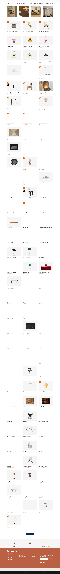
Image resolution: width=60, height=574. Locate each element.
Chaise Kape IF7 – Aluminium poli (43, 466)
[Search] (7, 3)
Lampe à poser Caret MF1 (26, 481)
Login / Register (50, 3)
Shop (9, 3)
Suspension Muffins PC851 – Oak (27, 46)
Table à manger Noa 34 (42, 481)
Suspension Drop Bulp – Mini (27, 436)
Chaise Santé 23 (41, 167)
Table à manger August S (26, 391)
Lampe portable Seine (26, 212)
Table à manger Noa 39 (26, 496)
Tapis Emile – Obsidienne (26, 302)
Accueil (26, 3)
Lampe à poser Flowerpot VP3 (11, 481)
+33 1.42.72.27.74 (10, 559)
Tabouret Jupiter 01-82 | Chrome (11, 272)
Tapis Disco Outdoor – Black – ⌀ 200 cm (12, 167)
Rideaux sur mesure (34, 3)
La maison (16, 3)
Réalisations (41, 3)
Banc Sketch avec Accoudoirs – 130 (44, 272)
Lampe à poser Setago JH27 (11, 406)
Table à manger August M (10, 391)
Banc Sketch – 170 (9, 287)
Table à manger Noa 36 (42, 496)
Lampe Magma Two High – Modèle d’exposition (46, 92)
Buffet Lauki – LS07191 (42, 212)
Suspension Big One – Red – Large (44, 46)
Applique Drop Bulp (9, 421)
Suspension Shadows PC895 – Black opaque (45, 61)
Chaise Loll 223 (9, 466)
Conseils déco (22, 3)
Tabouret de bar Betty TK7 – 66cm (44, 287)
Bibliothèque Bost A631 (26, 242)
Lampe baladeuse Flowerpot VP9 (27, 287)
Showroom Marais (21, 555)
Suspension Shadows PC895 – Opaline (12, 76)
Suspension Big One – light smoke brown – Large (14, 61)
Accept (50, 572)
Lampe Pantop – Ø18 (26, 272)
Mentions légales (33, 556)
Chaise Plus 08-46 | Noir (42, 257)
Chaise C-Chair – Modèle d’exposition (28, 197)
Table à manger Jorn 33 (26, 182)
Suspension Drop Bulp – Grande (43, 421)
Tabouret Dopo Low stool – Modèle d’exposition (14, 92)
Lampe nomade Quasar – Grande (27, 361)
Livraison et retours (33, 557)
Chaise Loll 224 (41, 451)
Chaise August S (9, 376)
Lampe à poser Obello (42, 391)
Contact (47, 3)
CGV (31, 555)
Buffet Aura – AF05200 (10, 227)
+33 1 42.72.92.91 (48, 546)
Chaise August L (25, 376)
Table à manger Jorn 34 (10, 182)
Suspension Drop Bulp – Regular (11, 436)
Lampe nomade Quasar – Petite (43, 361)
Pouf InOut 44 (25, 421)
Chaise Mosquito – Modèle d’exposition (28, 31)
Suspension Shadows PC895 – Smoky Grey (29, 76)
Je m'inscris (50, 559)
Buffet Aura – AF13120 (26, 227)
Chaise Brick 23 (41, 436)
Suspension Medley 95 (10, 197)
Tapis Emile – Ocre (41, 302)
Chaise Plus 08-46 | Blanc (26, 257)
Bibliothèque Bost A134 (10, 242)
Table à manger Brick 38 (10, 212)
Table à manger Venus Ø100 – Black (44, 242)
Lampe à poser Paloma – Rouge (27, 167)
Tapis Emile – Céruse (10, 302)
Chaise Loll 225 (25, 451)
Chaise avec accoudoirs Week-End (12, 361)
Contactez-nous (33, 558)
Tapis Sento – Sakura (42, 406)
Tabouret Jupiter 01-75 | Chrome (11, 257)
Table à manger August (42, 376)
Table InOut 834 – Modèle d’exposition (12, 31)
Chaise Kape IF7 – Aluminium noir (27, 466)
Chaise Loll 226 (9, 451)
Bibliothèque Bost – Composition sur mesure (45, 227)
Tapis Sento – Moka (25, 406)
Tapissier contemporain (22, 557)
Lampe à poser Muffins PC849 (11, 46)
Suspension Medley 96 (42, 182)
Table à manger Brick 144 (42, 197)
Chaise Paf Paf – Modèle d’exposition (28, 92)
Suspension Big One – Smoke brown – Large (29, 61)
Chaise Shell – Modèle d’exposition (44, 31)
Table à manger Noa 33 (10, 496)
